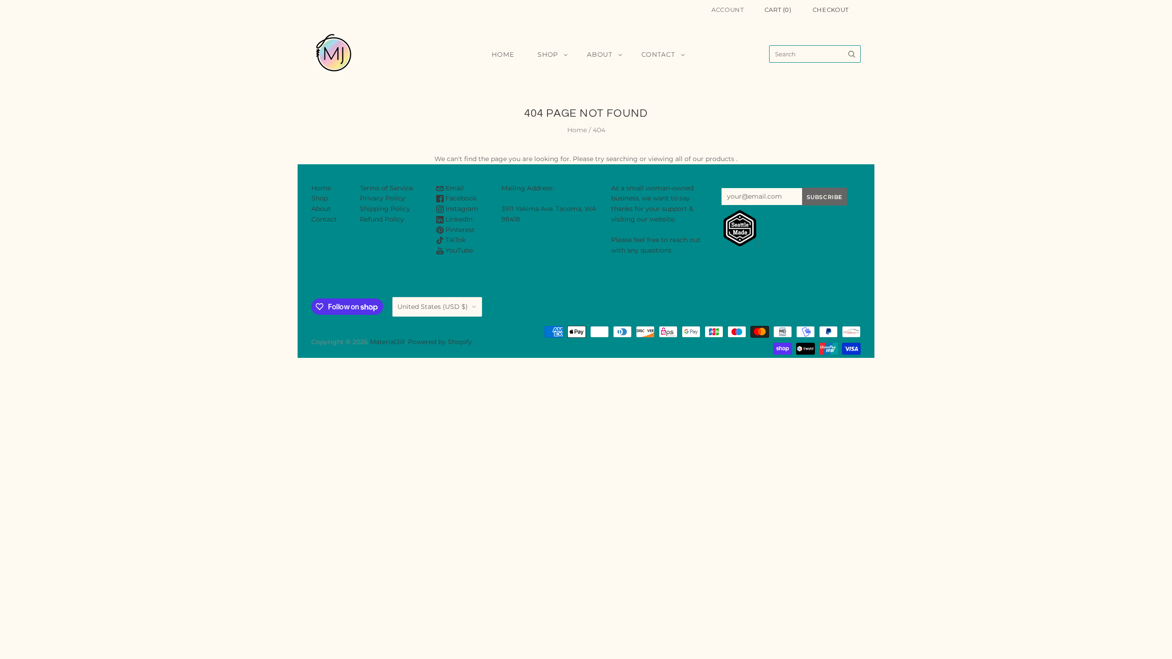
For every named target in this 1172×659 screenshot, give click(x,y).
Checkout (831, 9)
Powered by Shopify (440, 342)
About (600, 54)
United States (432, 306)
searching (622, 159)
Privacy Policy (382, 198)
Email (454, 188)
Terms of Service (386, 188)
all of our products (704, 159)
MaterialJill (387, 342)
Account (727, 9)
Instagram (461, 209)
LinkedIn (458, 219)
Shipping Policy (385, 209)
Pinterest (459, 230)
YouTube (458, 250)
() (778, 9)
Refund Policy (382, 219)
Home (503, 54)
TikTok (455, 240)
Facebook (460, 198)
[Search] (852, 54)
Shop (547, 54)
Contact (658, 54)
